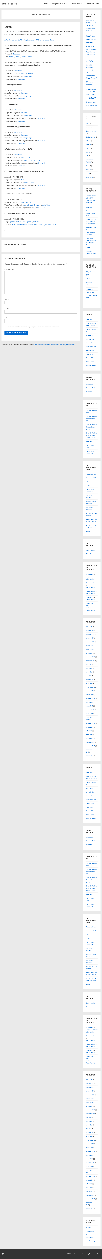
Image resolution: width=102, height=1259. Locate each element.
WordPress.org (90, 1241)
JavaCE (89, 65)
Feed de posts (90, 1231)
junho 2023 (89, 627)
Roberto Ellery (90, 354)
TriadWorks (89, 177)
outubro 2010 (90, 691)
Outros (88, 173)
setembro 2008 (90, 723)
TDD (94, 91)
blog (91, 23)
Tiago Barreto (90, 362)
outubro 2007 (90, 756)
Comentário (9, 269)
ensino (88, 39)
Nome (6, 299)
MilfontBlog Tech (91, 346)
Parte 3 (23, 57)
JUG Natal (89, 441)
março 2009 (89, 706)
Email (6, 308)
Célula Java (75, 4)
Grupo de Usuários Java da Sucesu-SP (91, 419)
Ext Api (88, 485)
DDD (92, 30)
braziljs (95, 23)
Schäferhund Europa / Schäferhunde (90, 606)
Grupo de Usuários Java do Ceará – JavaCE (91, 427)
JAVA (89, 60)
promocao (89, 87)
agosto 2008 (89, 727)
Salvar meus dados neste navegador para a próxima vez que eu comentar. (33, 327)
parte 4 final (46, 205)
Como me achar (90, 550)
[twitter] (2, 1254)
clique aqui (16, 54)
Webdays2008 (93, 105)
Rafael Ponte (90, 350)
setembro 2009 (90, 698)
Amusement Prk (90, 583)
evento (89, 42)
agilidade (91, 20)
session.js (33, 224)
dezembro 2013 (90, 657)
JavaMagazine (89, 67)
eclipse (93, 36)
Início (46, 4)
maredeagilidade (90, 75)
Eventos (90, 46)
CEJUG (89, 26)
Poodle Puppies (90, 591)
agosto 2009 (89, 702)
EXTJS (88, 49)
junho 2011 (89, 672)
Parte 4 (29, 57)
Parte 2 (17, 57)
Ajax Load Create (91, 474)
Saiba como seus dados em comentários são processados (54, 345)
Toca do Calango (91, 365)
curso (93, 28)
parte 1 (23, 202)
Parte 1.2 (31, 73)
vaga (90, 102)
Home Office (89, 54)
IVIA (90, 57)
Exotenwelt (89, 597)
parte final (36, 222)
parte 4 (29, 222)
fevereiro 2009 (90, 710)
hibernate (92, 52)
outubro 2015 (90, 638)
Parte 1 (11, 57)
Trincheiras (89, 392)
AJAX (88, 23)
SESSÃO (89, 92)
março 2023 (89, 630)
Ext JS (88, 278)
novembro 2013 (90, 660)
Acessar (88, 1227)
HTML (94, 54)
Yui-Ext (88, 531)
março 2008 (89, 738)
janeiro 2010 (89, 694)
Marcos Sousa (90, 343)
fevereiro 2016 (90, 634)
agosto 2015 (89, 645)
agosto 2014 (89, 649)
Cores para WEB (91, 478)
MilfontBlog (89, 384)
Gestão (88, 152)
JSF (87, 72)
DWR (89, 36)
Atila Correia (89, 319)
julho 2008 (89, 731)
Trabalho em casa (90, 94)
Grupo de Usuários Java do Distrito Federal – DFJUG (91, 435)
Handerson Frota (9, 4)
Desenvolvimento (90, 33)
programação (89, 84)
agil (87, 20)
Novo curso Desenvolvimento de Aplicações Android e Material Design (91, 242)
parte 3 (38, 205)
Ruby (95, 89)
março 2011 (89, 679)
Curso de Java (90, 292)
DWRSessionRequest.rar (20, 224)
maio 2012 (89, 664)
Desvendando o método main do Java (90, 213)
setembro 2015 (90, 642)
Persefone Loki (90, 388)
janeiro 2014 (89, 653)
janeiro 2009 (89, 713)
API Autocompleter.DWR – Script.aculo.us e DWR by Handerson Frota (29, 40)
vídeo (87, 105)
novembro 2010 (90, 687)
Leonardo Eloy (90, 339)
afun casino (89, 574)
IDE (87, 57)
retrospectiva (90, 89)
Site (5, 318)
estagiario (93, 39)
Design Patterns (90, 137)
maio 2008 (89, 734)
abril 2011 (89, 676)
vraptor (94, 102)
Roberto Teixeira (90, 358)
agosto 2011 (89, 668)
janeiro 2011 (89, 683)
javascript (89, 70)
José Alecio (89, 335)
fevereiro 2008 (90, 742)
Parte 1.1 (24, 73)
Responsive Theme (95, 1254)
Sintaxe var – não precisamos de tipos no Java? (91, 221)
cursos (88, 30)
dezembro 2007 (90, 746)
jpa (93, 70)
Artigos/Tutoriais (58, 4)
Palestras (91, 82)
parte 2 (28, 202)
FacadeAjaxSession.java (47, 224)
